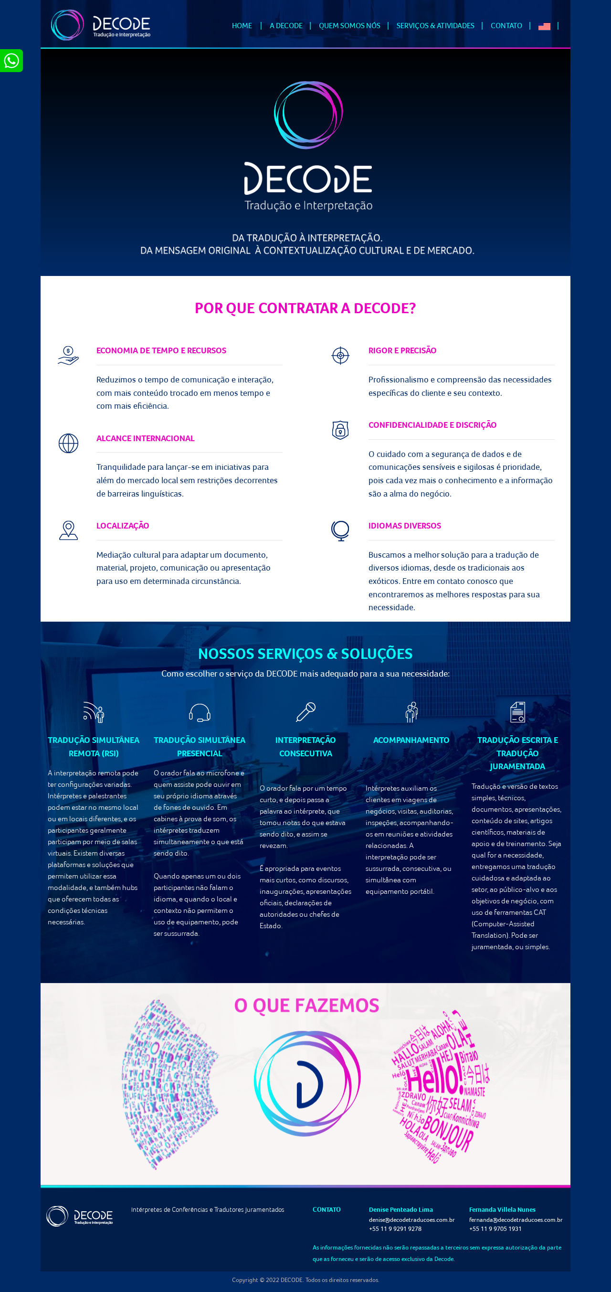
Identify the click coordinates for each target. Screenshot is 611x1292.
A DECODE (286, 25)
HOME (249, 25)
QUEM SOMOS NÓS (349, 25)
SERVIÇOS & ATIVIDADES (435, 25)
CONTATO (506, 25)
